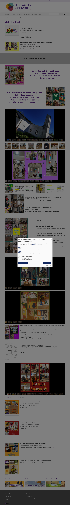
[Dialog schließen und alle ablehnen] (51, 238)
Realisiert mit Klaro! (48, 265)
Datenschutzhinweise (36, 244)
